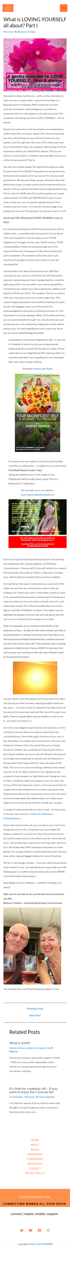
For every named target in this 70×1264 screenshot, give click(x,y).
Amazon (37, 368)
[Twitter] (21, 1230)
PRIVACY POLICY (35, 1173)
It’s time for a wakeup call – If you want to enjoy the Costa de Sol (33, 1090)
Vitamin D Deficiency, (41, 813)
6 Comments (16, 1096)
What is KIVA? (19, 1043)
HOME (35, 1140)
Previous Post (35, 1008)
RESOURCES (35, 1163)
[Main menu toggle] (63, 8)
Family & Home (17, 1047)
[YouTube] (30, 1230)
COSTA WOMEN (44, 1244)
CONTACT (35, 1168)
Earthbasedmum (12, 818)
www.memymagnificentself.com (37, 494)
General (31, 1047)
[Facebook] (39, 1230)
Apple (49, 368)
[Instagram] (48, 1230)
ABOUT (35, 1144)
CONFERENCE (35, 1158)
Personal (8, 31)
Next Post (35, 1015)
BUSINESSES (35, 1154)
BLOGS (35, 1149)
